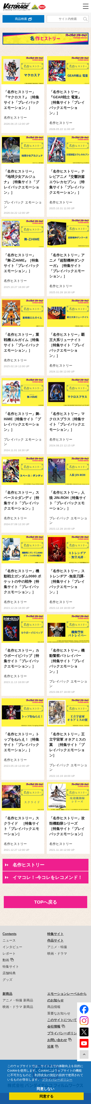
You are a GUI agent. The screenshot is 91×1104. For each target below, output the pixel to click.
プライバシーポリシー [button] (57, 1079)
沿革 (50, 1046)
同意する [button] (46, 1096)
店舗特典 (9, 973)
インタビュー (12, 947)
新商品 (7, 994)
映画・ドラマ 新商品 (18, 1007)
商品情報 (53, 1007)
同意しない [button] (45, 1089)
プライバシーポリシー (63, 1033)
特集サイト (11, 966)
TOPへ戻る (45, 902)
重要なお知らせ (58, 1013)
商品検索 (21, 19)
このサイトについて (62, 1020)
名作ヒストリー (28, 864)
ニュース (9, 940)
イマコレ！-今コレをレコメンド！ (47, 877)
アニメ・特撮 (57, 947)
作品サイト (55, 940)
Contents (9, 934)
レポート (9, 953)
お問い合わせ (57, 1040)
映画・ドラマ (57, 953)
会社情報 (53, 1026)
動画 (6, 960)
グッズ (7, 980)
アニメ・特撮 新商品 (18, 1000)
